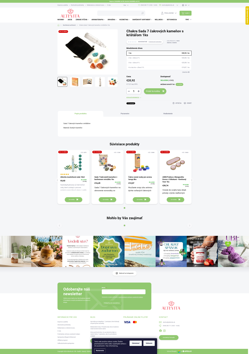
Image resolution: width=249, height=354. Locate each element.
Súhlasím (149, 343)
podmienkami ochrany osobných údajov (131, 297)
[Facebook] (160, 330)
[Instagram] (164, 330)
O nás (109, 5)
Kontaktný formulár (169, 337)
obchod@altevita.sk (169, 322)
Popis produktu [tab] (81, 114)
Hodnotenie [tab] (168, 114)
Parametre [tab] (125, 114)
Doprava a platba (62, 5)
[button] (124, 208)
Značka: (172, 42)
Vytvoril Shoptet (172, 351)
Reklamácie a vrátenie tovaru (95, 5)
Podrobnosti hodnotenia (155, 41)
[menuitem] (61, 20)
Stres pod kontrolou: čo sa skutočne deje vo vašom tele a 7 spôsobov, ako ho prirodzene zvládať (103, 334)
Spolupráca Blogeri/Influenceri (66, 337)
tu (117, 346)
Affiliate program (62, 340)
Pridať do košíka (153, 91)
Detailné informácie (132, 97)
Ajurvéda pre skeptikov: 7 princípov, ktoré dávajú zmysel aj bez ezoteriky (104, 322)
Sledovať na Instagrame (126, 273)
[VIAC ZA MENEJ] (73, 163)
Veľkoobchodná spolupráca (65, 343)
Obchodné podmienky (77, 5)
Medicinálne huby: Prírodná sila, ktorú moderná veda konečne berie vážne (104, 328)
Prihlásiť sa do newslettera (112, 303)
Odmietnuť (135, 343)
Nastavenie (100, 350)
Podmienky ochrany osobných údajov (68, 334)
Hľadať (143, 13)
